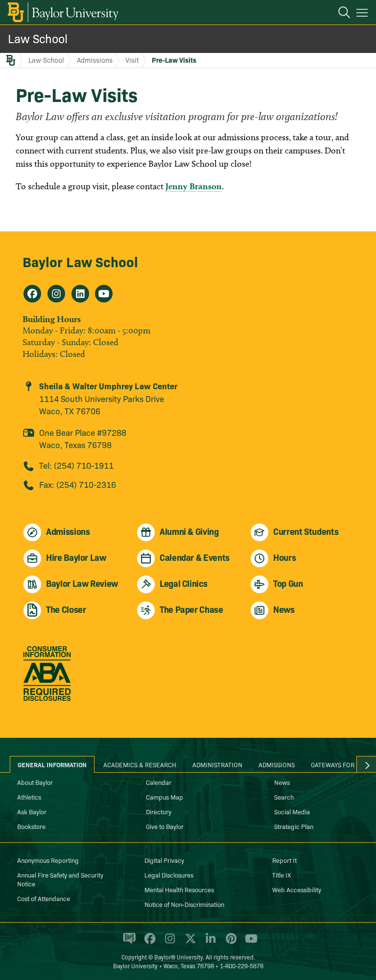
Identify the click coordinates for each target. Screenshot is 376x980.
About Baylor (35, 782)
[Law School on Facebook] (32, 293)
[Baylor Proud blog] (128, 942)
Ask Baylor (32, 811)
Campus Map (164, 796)
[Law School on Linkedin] (80, 293)
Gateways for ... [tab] (336, 764)
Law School (38, 38)
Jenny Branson (193, 186)
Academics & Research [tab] (139, 764)
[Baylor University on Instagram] (168, 942)
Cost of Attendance (43, 898)
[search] (339, 13)
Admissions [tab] (276, 764)
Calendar (158, 782)
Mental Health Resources (179, 889)
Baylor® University (178, 957)
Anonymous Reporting (48, 859)
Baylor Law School (80, 261)
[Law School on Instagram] (56, 293)
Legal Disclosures (168, 874)
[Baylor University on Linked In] (209, 942)
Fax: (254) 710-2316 (77, 484)
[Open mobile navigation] (364, 14)
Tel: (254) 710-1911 (76, 465)
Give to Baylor (165, 826)
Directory (158, 811)
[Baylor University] (62, 12)
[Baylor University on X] (189, 942)
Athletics (29, 796)
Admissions (95, 60)
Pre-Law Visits (174, 60)
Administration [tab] (217, 764)
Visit (132, 60)
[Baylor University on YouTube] (248, 942)
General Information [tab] (52, 764)
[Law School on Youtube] (104, 293)
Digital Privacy (164, 859)
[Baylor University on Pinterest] (229, 942)
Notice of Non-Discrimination (184, 904)
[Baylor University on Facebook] (148, 942)
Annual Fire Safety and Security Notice (60, 879)
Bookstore (31, 826)
